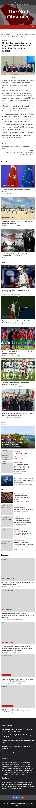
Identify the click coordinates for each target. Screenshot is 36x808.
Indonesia (11, 578)
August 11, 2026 (28, 484)
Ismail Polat (6, 193)
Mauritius (10, 437)
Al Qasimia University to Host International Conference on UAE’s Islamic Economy (22, 455)
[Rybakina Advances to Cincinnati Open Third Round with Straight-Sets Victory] (18, 307)
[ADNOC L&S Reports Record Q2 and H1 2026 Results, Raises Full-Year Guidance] (7, 480)
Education (5, 578)
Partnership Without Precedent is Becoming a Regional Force (18, 741)
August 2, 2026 (17, 652)
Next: (19, 152)
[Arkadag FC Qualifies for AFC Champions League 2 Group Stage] (18, 369)
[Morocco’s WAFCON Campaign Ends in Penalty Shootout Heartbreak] (18, 338)
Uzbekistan (15, 249)
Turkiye (4, 40)
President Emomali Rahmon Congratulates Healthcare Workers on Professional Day (22, 520)
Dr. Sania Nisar (18, 511)
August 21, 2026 (17, 294)
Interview (5, 249)
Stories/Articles (6, 185)
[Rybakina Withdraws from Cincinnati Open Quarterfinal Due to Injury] (18, 276)
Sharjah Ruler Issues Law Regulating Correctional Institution (16, 747)
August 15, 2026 (17, 225)
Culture (4, 642)
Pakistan (22, 540)
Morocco (5, 347)
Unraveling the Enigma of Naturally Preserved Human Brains (22, 497)
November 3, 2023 (21, 54)
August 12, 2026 (18, 473)
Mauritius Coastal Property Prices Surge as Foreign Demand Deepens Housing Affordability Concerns (17, 442)
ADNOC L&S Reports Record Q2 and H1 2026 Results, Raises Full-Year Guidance (24, 480)
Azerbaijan (5, 217)
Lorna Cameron (18, 501)
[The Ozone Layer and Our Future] (7, 509)
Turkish (19, 85)
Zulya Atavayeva (7, 257)
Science (16, 493)
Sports (10, 285)
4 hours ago (26, 501)
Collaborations (25, 4)
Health (15, 516)
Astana (4, 103)
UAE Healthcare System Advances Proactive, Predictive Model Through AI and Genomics (23, 533)
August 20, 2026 (19, 446)
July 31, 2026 (18, 683)
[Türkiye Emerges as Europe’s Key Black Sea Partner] (18, 176)
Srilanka (20, 462)
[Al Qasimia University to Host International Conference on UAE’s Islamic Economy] (7, 455)
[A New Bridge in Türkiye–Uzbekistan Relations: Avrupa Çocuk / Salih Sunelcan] (18, 240)
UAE (8, 409)
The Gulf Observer (18, 14)
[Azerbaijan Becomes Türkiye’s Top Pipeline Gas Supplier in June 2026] (18, 208)
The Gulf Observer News (9, 54)
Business (5, 437)
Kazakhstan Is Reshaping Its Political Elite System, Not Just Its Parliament (17, 736)
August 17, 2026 (19, 324)
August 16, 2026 (17, 355)
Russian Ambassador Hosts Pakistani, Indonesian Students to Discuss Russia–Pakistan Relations (18, 615)
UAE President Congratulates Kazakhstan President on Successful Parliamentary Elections (18, 753)
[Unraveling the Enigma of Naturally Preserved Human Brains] (7, 497)
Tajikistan (19, 516)
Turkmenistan (10, 378)
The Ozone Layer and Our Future (23, 509)
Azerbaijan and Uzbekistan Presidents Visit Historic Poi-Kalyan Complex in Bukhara (17, 730)
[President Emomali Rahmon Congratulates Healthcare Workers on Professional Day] (7, 521)
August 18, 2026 (18, 525)
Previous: (16, 146)
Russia (10, 609)
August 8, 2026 (15, 257)
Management (10, 4)
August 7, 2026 (19, 619)
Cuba (15, 540)
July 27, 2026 (16, 714)
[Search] (33, 26)
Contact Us (18, 4)
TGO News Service (8, 225)
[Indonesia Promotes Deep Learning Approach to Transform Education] (18, 569)
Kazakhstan (5, 285)
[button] (2, 27)
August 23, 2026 (13, 193)
